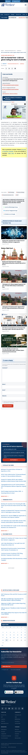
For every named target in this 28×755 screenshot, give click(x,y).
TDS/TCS (3, 721)
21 (17, 637)
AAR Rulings (11, 192)
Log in (12, 102)
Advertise (17, 733)
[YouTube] (9, 708)
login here (11, 153)
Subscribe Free (6, 666)
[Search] (26, 14)
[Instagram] (15, 708)
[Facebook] (2, 708)
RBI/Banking (17, 719)
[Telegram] (22, 708)
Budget (12, 14)
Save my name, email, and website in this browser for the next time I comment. (15, 402)
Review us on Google (10, 214)
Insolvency (17, 721)
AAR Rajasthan (5, 93)
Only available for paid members (11, 85)
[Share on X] (6, 68)
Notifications (4, 729)
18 (6, 637)
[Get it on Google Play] (9, 692)
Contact (16, 736)
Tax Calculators (4, 738)
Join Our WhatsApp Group (11, 207)
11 (6, 635)
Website (4, 396)
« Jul (2, 645)
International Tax (4, 723)
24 (3, 640)
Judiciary (19, 50)
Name (4, 384)
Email (4, 390)
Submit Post (17, 1)
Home (2, 14)
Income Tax (6, 14)
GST (17, 195)
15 (21, 635)
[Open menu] (25, 5)
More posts (4, 496)
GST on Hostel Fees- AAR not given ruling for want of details (13, 59)
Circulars (3, 731)
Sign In (23, 1)
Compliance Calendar (6, 736)
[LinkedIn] (12, 708)
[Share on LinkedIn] (9, 68)
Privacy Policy (4, 747)
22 (21, 637)
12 (10, 635)
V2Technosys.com (5, 744)
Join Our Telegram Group (11, 210)
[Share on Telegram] (15, 68)
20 (14, 637)
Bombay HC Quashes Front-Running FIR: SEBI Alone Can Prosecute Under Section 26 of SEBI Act (13, 505)
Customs (3, 719)
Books (8, 1)
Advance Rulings (13, 93)
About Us (17, 729)
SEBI (16, 717)
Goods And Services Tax (8, 195)
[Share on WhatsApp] (12, 68)
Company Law (18, 715)
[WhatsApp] (19, 708)
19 (10, 637)
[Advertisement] (14, 35)
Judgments (3, 733)
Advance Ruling (20, 192)
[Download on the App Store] (19, 692)
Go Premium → (14, 460)
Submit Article (18, 731)
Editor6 (4, 63)
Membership (18, 738)
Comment (5, 368)
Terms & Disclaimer (12, 747)
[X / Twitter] (5, 708)
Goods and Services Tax (10, 50)
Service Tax (18, 14)
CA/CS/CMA (17, 723)
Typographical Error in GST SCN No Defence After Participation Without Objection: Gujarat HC (13, 486)
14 (17, 635)
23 (25, 637)
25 (6, 640)
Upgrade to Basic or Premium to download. (13, 98)
